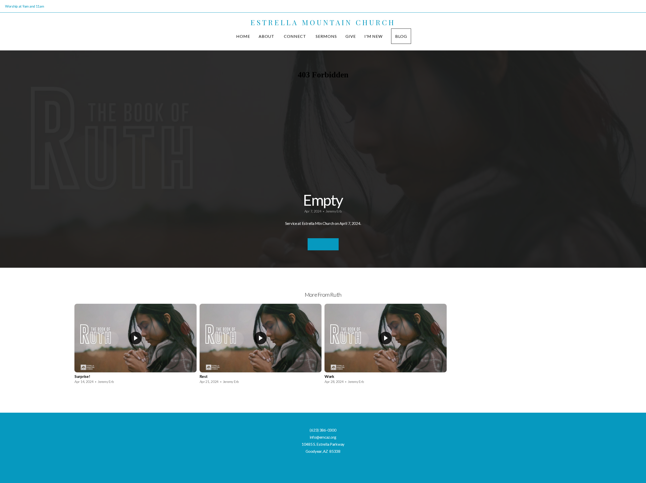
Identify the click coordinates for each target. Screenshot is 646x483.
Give (350, 36)
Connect (295, 36)
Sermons (326, 36)
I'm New (373, 36)
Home (243, 36)
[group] (135, 345)
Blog (401, 36)
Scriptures (323, 244)
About (267, 36)
